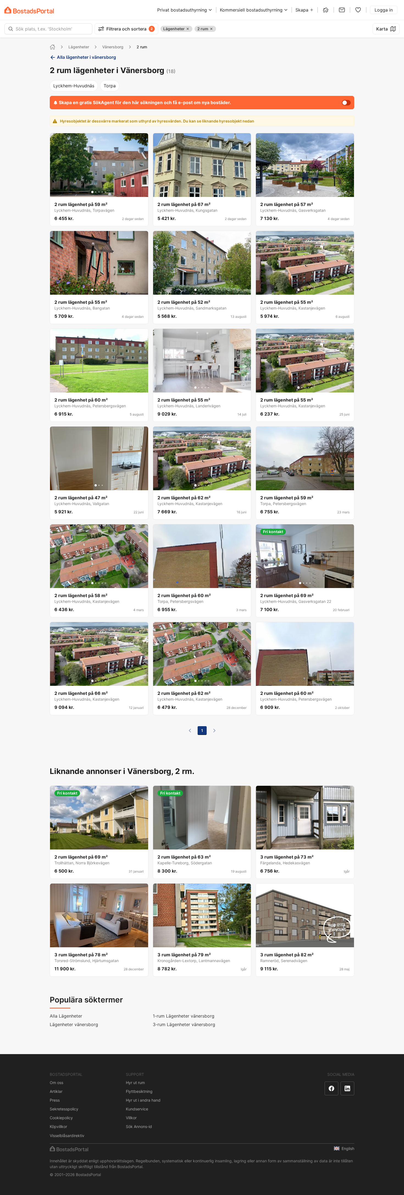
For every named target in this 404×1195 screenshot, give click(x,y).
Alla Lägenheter (66, 1016)
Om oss (56, 1082)
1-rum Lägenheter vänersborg (183, 1016)
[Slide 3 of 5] (99, 192)
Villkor (131, 1117)
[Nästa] (214, 730)
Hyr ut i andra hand (143, 1100)
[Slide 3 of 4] (306, 583)
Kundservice (137, 1109)
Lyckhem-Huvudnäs (73, 85)
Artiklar (56, 1091)
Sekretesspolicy (64, 1109)
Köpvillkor (58, 1126)
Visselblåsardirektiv (67, 1135)
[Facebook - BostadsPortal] (331, 1088)
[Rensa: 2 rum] (211, 29)
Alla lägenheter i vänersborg (86, 57)
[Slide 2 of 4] (303, 583)
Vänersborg (112, 46)
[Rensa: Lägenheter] (188, 29)
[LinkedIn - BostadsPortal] (347, 1088)
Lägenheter (78, 46)
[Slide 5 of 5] (105, 192)
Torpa (110, 85)
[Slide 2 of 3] (99, 485)
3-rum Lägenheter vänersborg (184, 1024)
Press (55, 1100)
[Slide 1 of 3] (95, 485)
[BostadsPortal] (29, 10)
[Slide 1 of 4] (300, 583)
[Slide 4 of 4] (310, 583)
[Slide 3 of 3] (102, 485)
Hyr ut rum (135, 1082)
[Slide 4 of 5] (102, 192)
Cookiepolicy (61, 1117)
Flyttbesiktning (139, 1091)
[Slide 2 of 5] (95, 192)
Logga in (384, 10)
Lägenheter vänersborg (74, 1024)
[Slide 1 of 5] (92, 192)
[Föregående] (190, 730)
